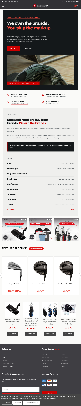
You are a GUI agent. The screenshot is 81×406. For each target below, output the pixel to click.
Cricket (4, 361)
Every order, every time (19, 103)
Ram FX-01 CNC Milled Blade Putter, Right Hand (12, 321)
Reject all (17, 403)
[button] (15, 229)
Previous (1, 275)
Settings (7, 403)
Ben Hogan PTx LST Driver (40, 284)
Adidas (44, 363)
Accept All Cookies (31, 403)
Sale (3, 355)
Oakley (63, 366)
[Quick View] (23, 260)
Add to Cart (12, 334)
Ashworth (45, 366)
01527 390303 (75, 1)
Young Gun (64, 363)
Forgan (63, 355)
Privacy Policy (51, 398)
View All (57, 349)
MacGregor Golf (47, 361)
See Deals (28, 48)
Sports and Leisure (8, 363)
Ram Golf (44, 355)
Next (80, 275)
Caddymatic (64, 358)
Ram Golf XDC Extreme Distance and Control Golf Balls (68, 321)
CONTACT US (49, 393)
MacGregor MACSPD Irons (14, 284)
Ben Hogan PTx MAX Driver (66, 284)
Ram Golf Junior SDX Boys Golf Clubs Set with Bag (50, 321)
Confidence (64, 361)
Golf (3, 358)
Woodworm (45, 358)
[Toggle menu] (9, 6)
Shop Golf (13, 48)
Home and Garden (7, 366)
